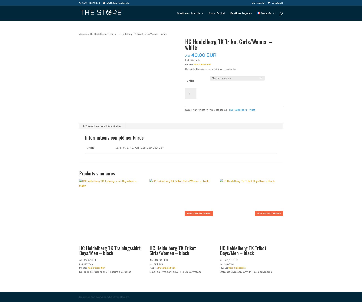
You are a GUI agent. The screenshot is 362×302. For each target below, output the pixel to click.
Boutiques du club (188, 13)
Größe (190, 80)
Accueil (83, 33)
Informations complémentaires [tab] (102, 126)
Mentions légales (241, 13)
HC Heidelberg (98, 33)
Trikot (111, 33)
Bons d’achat (217, 13)
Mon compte (258, 3)
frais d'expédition (202, 64)
